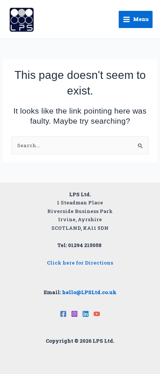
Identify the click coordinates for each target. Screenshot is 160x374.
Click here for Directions (80, 262)
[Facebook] (63, 313)
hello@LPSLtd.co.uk (89, 292)
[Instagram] (74, 313)
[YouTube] (96, 313)
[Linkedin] (85, 313)
